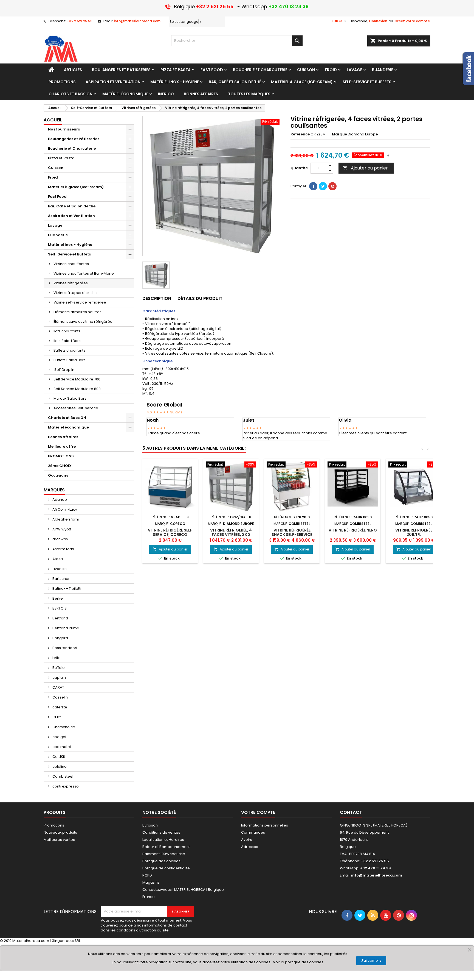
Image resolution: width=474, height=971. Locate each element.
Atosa (57, 558)
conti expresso (65, 786)
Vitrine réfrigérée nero (353, 530)
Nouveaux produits (60, 832)
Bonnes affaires (63, 436)
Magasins (151, 882)
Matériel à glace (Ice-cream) (76, 187)
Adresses (249, 846)
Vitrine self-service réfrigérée (79, 302)
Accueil (53, 120)
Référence (300, 134)
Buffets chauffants (69, 350)
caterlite (59, 707)
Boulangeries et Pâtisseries (73, 138)
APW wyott (61, 529)
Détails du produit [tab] (199, 298)
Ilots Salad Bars (67, 340)
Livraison (150, 825)
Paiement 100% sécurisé (163, 853)
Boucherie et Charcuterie (72, 148)
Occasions (58, 475)
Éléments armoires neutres (77, 312)
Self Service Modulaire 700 (76, 379)
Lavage (55, 225)
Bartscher (61, 578)
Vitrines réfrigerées (70, 283)
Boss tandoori (64, 647)
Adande (59, 499)
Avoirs (246, 839)
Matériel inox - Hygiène (70, 244)
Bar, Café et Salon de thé (71, 206)
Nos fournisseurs (64, 129)
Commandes (253, 832)
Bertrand (60, 618)
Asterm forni (63, 549)
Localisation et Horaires (163, 839)
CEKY (56, 717)
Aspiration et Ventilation (71, 215)
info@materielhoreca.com (137, 21)
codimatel (61, 746)
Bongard (60, 638)
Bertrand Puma (65, 628)
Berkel (58, 598)
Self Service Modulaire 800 (77, 388)
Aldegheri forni (65, 519)
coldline (59, 766)
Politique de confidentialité (166, 868)
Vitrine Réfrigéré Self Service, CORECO (170, 532)
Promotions (54, 825)
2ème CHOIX (60, 465)
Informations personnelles (264, 825)
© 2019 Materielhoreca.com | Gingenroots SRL (40, 940)
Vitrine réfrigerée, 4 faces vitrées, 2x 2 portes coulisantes (231, 534)
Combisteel (62, 776)
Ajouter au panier (365, 168)
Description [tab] (156, 298)
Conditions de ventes (161, 832)
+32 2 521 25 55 (79, 21)
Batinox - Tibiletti (66, 588)
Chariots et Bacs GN (67, 417)
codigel (59, 736)
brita (56, 657)
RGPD (147, 875)
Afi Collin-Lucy (64, 509)
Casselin (60, 697)
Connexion (378, 21)
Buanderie (58, 235)
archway (60, 539)
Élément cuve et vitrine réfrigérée (82, 321)
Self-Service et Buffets (69, 254)
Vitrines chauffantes (71, 263)
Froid (53, 177)
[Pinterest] (332, 186)
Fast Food (57, 196)
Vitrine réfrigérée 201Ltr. (413, 532)
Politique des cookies (161, 861)
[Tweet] (323, 186)
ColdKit (58, 756)
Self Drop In (63, 369)
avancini (59, 568)
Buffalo (58, 667)
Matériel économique (68, 427)
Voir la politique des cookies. (298, 962)
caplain (59, 677)
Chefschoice (63, 727)
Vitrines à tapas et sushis (75, 292)
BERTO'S (59, 608)
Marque (339, 134)
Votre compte (258, 812)
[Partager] (313, 186)
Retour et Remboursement (166, 846)
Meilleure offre (62, 446)
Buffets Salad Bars (69, 360)
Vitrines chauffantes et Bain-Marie (83, 273)
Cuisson (55, 167)
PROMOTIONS (61, 456)
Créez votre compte (412, 21)
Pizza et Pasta (61, 158)
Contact (351, 812)
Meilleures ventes (59, 839)
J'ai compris (371, 960)
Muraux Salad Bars (69, 398)
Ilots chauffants (66, 331)
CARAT (58, 687)
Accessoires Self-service (75, 408)
